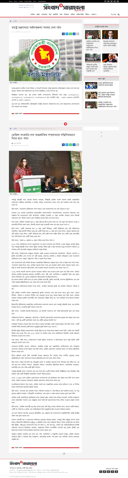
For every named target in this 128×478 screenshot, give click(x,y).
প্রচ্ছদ (38, 14)
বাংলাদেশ (44, 14)
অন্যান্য (94, 14)
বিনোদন (66, 14)
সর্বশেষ (32, 14)
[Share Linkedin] (74, 33)
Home (10, 1)
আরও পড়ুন (101, 79)
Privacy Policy (28, 1)
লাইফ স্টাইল (80, 14)
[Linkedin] (111, 1)
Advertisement (42, 1)
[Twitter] (108, 1)
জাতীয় (15, 21)
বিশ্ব (50, 14)
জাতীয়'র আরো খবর (101, 27)
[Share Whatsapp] (70, 34)
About (15, 1)
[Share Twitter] (66, 33)
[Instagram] (114, 1)
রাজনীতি (55, 14)
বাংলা (26, 8)
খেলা (61, 14)
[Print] (77, 34)
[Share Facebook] (63, 33)
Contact (21, 1)
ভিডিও (87, 14)
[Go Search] (118, 14)
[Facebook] (105, 1)
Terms (34, 1)
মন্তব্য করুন (18, 113)
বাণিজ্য (73, 14)
